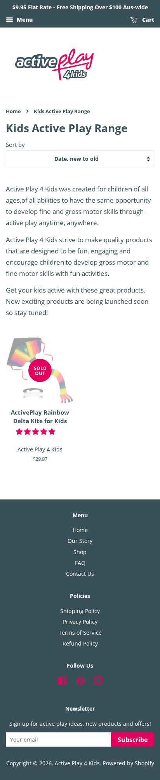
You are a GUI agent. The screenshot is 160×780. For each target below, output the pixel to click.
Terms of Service (80, 632)
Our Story (80, 540)
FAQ (80, 562)
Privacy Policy (80, 621)
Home (13, 111)
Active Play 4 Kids (77, 763)
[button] (36, 431)
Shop (80, 552)
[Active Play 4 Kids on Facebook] (62, 682)
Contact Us (80, 573)
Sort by (15, 144)
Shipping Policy (80, 611)
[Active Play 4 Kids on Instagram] (98, 682)
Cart (147, 19)
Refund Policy (80, 643)
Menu (24, 19)
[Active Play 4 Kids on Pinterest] (80, 682)
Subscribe (133, 739)
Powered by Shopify (128, 763)
